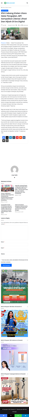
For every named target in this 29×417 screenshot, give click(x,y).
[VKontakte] (24, 137)
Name (2, 241)
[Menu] (1, 3)
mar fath (4, 25)
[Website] (14, 177)
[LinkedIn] (10, 137)
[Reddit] (20, 137)
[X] (7, 137)
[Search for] (27, 3)
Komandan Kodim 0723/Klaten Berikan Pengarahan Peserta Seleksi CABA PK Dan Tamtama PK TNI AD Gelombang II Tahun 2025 (6, 209)
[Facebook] (3, 137)
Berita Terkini (8, 7)
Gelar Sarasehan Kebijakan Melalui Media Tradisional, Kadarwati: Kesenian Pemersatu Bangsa (21, 207)
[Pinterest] (17, 137)
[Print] (7, 140)
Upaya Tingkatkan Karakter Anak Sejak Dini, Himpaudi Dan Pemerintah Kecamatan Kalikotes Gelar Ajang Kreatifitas (7, 197)
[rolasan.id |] (9, 3)
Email (2, 247)
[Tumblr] (13, 137)
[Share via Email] (3, 140)
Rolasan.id (3, 43)
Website (3, 253)
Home (3, 7)
